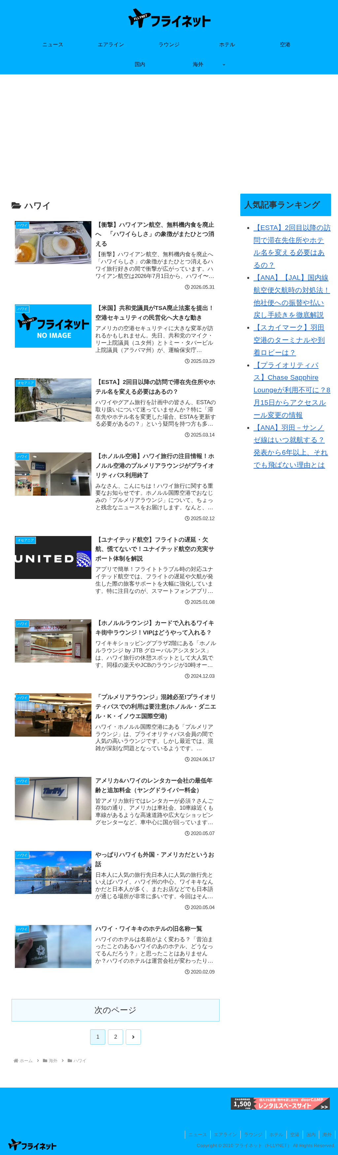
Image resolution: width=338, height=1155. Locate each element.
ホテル (276, 1134)
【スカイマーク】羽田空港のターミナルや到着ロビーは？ (289, 340)
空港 (294, 1134)
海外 (327, 1134)
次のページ (115, 1010)
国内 (311, 1134)
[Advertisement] (169, 128)
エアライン (225, 1134)
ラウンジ (253, 1134)
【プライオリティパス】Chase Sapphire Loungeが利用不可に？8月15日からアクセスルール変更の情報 (292, 390)
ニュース (197, 1134)
